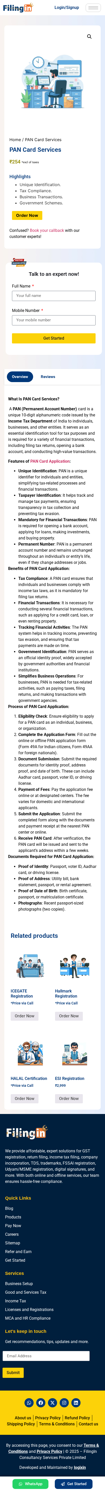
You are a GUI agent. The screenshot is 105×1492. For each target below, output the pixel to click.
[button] (89, 36)
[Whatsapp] (29, 1402)
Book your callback (47, 230)
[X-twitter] (52, 1402)
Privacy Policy (49, 1451)
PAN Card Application (50, 461)
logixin (80, 1467)
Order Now (27, 215)
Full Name (21, 286)
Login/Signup (67, 7)
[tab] (20, 376)
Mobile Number (26, 311)
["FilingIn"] (22, 7)
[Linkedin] (76, 1402)
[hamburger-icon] (93, 8)
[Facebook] (40, 1402)
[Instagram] (64, 1402)
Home (15, 139)
